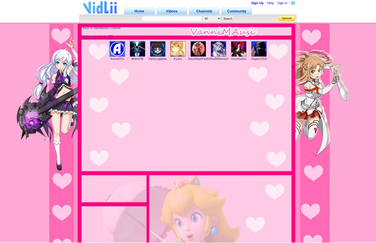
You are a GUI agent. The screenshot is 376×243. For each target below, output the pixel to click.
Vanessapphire (157, 58)
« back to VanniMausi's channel (101, 28)
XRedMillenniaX (218, 58)
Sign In (282, 3)
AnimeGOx (117, 58)
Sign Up (257, 3)
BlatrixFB (137, 58)
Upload (287, 18)
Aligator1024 (259, 58)
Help (270, 3)
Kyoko (178, 58)
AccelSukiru (238, 58)
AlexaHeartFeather (200, 58)
